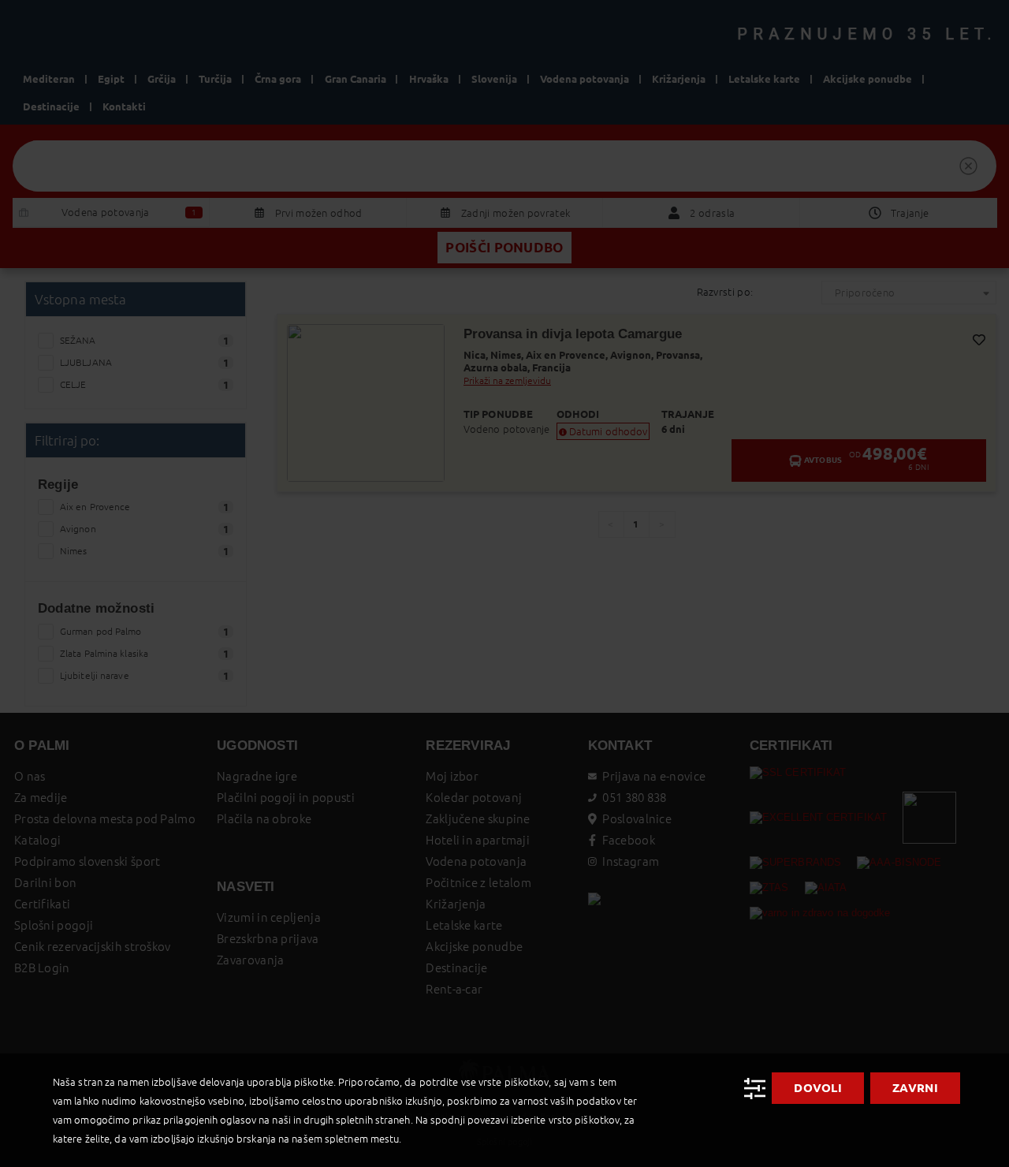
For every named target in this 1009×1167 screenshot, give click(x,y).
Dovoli (818, 1087)
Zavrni (915, 1087)
